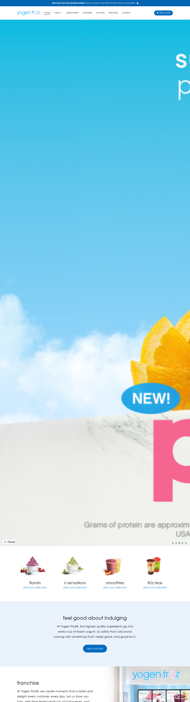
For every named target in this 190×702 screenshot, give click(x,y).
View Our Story (95, 648)
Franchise (113, 12)
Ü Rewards (87, 12)
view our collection (35, 587)
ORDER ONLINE (72, 12)
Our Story (100, 12)
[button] (172, 543)
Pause (11, 541)
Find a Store (165, 12)
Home (47, 12)
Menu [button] (57, 12)
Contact (126, 12)
